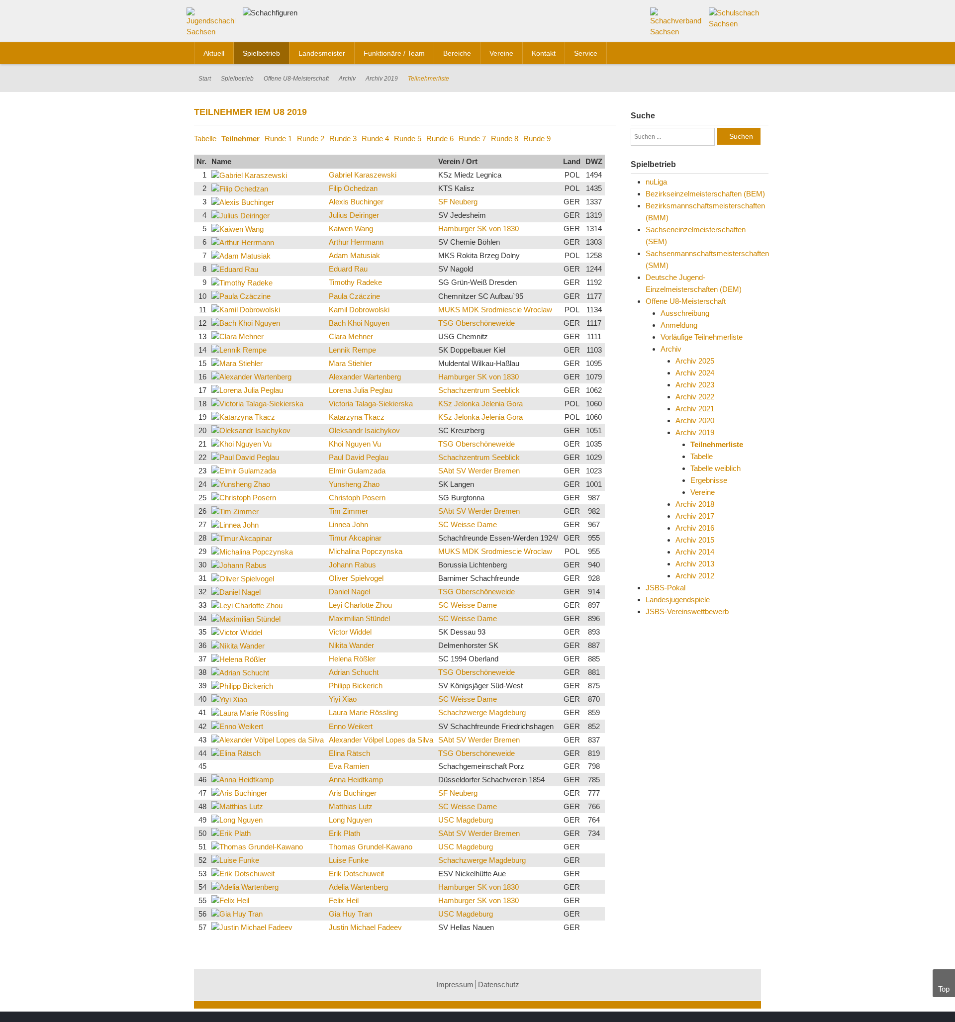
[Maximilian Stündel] (246, 618)
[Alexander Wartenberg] (251, 376)
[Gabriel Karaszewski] (249, 175)
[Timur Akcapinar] (241, 538)
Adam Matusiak (354, 255)
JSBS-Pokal (665, 587)
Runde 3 (343, 138)
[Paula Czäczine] (241, 295)
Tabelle (205, 138)
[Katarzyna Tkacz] (243, 416)
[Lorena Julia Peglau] (247, 389)
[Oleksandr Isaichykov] (250, 430)
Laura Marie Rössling (363, 712)
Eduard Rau (348, 269)
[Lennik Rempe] (239, 349)
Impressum (455, 984)
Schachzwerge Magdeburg (482, 712)
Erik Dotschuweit (356, 873)
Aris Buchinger (353, 793)
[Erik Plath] (231, 833)
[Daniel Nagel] (236, 591)
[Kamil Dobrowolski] (245, 309)
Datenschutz (498, 984)
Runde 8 (504, 138)
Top (944, 989)
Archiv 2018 (694, 504)
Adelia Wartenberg (358, 887)
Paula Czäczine (354, 296)
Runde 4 (375, 138)
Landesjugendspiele (678, 599)
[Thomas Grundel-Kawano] (257, 846)
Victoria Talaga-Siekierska (371, 403)
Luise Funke (349, 860)
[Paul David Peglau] (245, 457)
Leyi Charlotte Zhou (360, 605)
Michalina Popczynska (365, 551)
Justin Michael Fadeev (365, 927)
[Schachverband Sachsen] (676, 21)
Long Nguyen (350, 820)
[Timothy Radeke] (242, 282)
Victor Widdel (350, 632)
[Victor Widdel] (236, 632)
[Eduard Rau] (234, 269)
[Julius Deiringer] (240, 215)
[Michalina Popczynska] (252, 551)
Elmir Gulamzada (357, 470)
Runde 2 (310, 138)
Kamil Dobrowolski (359, 309)
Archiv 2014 (694, 552)
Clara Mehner (351, 336)
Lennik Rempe (352, 350)
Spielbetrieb (237, 78)
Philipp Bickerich (355, 685)
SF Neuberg (458, 201)
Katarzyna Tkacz (356, 417)
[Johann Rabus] (239, 564)
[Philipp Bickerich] (242, 685)
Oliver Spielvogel (356, 578)
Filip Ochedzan (353, 188)
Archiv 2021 (694, 408)
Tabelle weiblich (715, 468)
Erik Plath (344, 833)
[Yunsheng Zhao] (240, 483)
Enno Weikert (351, 726)
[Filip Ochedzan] (239, 188)
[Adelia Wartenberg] (245, 886)
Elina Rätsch (349, 753)
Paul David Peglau (358, 457)
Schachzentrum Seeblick (479, 390)
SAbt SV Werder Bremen (479, 470)
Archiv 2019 (382, 78)
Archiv (347, 78)
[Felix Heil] (230, 900)
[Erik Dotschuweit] (243, 873)
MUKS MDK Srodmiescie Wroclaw (495, 309)
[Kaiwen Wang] (237, 228)
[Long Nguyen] (237, 819)
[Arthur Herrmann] (242, 242)
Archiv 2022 (694, 396)
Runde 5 (407, 138)
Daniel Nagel (349, 591)
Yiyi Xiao (343, 699)
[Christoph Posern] (243, 497)
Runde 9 (537, 138)
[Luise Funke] (235, 859)
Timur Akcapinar (355, 538)
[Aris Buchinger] (239, 792)
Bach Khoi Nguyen (359, 323)
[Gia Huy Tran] (237, 913)
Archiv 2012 (694, 575)
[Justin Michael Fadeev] (251, 927)
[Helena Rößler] (238, 658)
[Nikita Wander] (238, 645)
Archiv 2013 (694, 563)
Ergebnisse (708, 480)
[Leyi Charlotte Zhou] (247, 605)
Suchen (741, 136)
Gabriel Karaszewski (362, 175)
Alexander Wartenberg (365, 376)
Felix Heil (344, 900)
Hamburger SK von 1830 (478, 228)
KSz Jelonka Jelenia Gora (480, 403)
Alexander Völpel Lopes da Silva (381, 740)
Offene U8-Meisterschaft (296, 78)
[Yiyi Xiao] (229, 699)
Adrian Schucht (354, 672)
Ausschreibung (685, 313)
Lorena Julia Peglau (360, 390)
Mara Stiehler (350, 363)
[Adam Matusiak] (241, 255)
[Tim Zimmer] (235, 510)
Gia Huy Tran (350, 914)
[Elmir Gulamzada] (243, 470)
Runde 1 (278, 138)
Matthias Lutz (351, 806)
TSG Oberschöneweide (476, 323)
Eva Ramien (349, 766)
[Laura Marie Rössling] (249, 712)
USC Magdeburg (465, 820)
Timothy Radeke (355, 282)
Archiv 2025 (694, 361)
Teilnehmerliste (716, 444)
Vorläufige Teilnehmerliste (702, 337)
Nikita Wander (351, 645)
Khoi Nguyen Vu (355, 444)
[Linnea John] (235, 524)
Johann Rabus (352, 564)
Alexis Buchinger (356, 201)
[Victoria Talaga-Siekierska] (257, 403)
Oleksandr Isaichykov (364, 430)
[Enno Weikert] (237, 726)
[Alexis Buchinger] (242, 201)
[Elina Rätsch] (236, 752)
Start (204, 78)
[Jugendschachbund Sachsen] (213, 24)
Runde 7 (472, 138)
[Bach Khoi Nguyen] (245, 322)
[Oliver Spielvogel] (242, 578)
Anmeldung (679, 325)
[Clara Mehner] (237, 336)
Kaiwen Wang (351, 228)
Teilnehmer (240, 138)
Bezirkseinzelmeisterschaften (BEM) (705, 193)
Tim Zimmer (348, 511)
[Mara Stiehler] (237, 363)
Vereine (702, 492)
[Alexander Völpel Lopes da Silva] (267, 739)
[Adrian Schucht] (240, 672)
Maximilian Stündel (359, 618)
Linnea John (348, 524)
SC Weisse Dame (467, 524)
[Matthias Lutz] (237, 806)
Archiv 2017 (694, 516)
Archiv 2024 (694, 373)
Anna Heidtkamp (356, 779)
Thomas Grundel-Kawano (370, 846)
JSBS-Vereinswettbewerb (687, 611)
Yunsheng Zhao (354, 484)
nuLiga (656, 182)
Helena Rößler (352, 658)
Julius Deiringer (354, 215)
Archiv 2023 (694, 384)
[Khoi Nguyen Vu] (241, 443)
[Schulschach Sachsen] (735, 17)
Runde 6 (440, 138)
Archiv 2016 (694, 528)
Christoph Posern (357, 497)
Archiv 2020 (694, 420)
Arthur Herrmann (356, 242)
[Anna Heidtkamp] (242, 779)
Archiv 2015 (694, 540)
